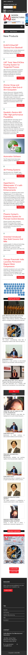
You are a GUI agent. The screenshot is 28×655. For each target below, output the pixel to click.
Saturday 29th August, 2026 (10, 4)
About (5, 1)
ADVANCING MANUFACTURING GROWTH (12, 498)
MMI (18, 652)
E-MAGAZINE (14, 568)
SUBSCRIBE (14, 571)
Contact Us (10, 1)
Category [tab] (14, 394)
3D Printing (6, 612)
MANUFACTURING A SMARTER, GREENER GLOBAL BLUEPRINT (12, 520)
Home (6, 31)
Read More (21, 55)
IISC (5, 617)
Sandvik (5, 610)
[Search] (14, 7)
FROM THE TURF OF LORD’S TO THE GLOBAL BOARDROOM (13, 412)
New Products (13, 31)
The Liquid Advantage (7, 338)
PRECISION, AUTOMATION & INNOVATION (11, 455)
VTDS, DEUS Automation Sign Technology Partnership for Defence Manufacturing (12, 316)
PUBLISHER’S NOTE (7, 359)
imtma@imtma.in (8, 646)
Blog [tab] (14, 391)
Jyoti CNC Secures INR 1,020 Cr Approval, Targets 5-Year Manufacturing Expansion (12, 381)
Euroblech (6, 620)
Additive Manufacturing (9, 615)
